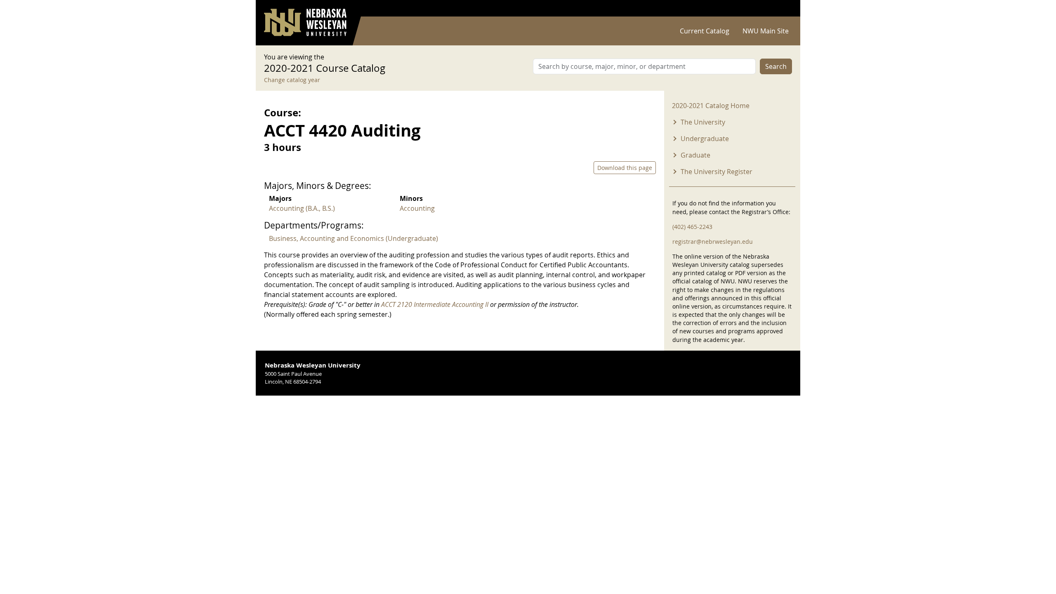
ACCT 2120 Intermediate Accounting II (434, 304)
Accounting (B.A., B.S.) (302, 208)
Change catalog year (292, 80)
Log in (781, 8)
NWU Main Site (765, 30)
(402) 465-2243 (692, 227)
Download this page (624, 168)
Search (776, 66)
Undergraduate (705, 138)
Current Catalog (704, 30)
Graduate (695, 155)
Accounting (417, 208)
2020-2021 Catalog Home (711, 105)
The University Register (716, 171)
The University (703, 122)
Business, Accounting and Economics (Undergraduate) (353, 238)
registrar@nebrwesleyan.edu (712, 241)
